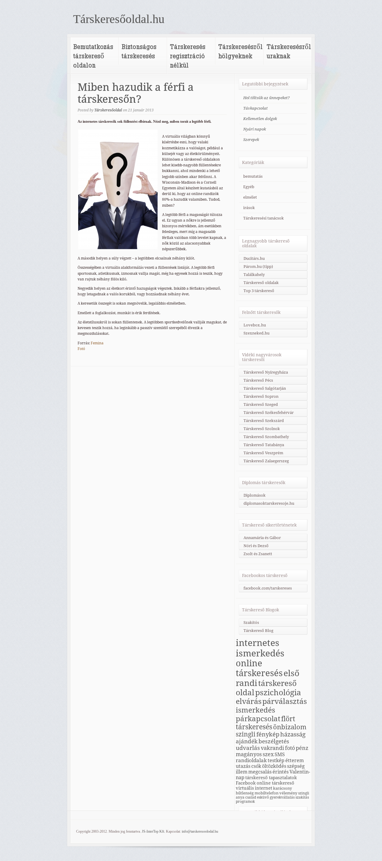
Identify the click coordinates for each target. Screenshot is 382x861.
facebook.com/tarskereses (268, 588)
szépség (296, 766)
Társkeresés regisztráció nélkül (187, 56)
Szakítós (251, 622)
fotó (290, 748)
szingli (245, 734)
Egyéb (248, 187)
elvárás (248, 701)
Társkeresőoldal (108, 110)
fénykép (267, 734)
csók (256, 766)
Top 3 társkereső (259, 290)
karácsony (282, 788)
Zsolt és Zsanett (258, 554)
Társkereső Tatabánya (264, 445)
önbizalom (289, 727)
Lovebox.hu (255, 325)
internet (263, 788)
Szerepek (251, 139)
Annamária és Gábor (262, 537)
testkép (276, 760)
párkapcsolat (258, 718)
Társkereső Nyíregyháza (266, 372)
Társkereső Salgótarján (265, 388)
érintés (280, 772)
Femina (97, 343)
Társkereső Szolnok (262, 428)
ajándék (247, 741)
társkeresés (254, 727)
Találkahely (254, 274)
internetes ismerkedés (260, 648)
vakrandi (272, 748)
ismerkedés (255, 710)
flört (288, 719)
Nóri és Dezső (256, 546)
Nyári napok (254, 129)
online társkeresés (259, 668)
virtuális (245, 788)
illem (241, 772)
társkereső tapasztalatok (271, 777)
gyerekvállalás (282, 797)
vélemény (288, 793)
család (250, 797)
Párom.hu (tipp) (258, 266)
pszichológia (278, 692)
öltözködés (274, 766)
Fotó (81, 349)
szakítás (302, 797)
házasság (293, 734)
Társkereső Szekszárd (264, 420)
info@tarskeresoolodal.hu (200, 831)
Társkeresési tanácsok (263, 218)
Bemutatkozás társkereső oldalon (93, 56)
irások (249, 207)
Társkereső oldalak (261, 282)
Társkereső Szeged (261, 404)
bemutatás (253, 176)
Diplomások (255, 495)
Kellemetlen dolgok (260, 118)
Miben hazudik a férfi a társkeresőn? (136, 93)
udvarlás (248, 748)
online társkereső (275, 782)
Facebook (246, 782)
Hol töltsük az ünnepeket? (266, 98)
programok (245, 801)
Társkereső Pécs (258, 380)
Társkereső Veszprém (263, 453)
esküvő (263, 797)
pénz (302, 748)
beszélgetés (273, 741)
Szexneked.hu (256, 333)
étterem (294, 760)
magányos (249, 754)
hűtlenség (245, 793)
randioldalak (251, 760)
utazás (243, 766)
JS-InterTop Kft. (153, 831)
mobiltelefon (266, 793)
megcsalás (260, 772)
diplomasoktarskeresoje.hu (269, 503)
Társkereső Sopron (261, 396)
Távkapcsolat (255, 108)
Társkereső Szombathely (266, 437)
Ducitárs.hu (254, 258)
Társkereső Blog (258, 630)
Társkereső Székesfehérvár (269, 412)
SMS (280, 754)
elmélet (250, 197)
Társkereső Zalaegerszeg (266, 461)
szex (268, 754)
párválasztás (284, 701)
